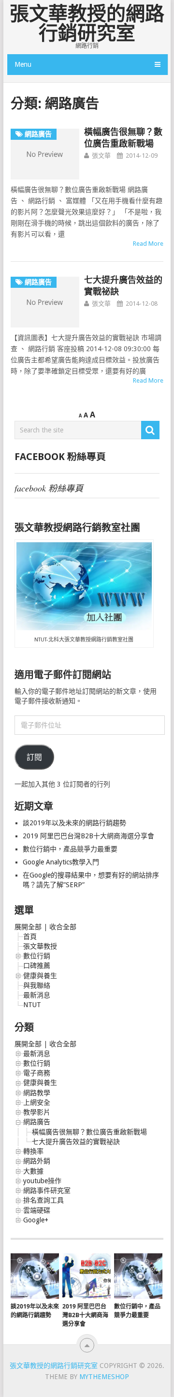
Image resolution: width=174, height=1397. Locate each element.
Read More (148, 243)
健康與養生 (40, 976)
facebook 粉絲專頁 (60, 456)
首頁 (30, 936)
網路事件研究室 (47, 1190)
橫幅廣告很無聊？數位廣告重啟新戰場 (89, 1132)
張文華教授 (40, 946)
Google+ (35, 1220)
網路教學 (36, 1093)
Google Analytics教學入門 (61, 862)
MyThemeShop (104, 1377)
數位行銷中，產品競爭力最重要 (70, 849)
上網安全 (36, 1102)
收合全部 (62, 927)
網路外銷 (36, 1161)
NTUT (32, 1005)
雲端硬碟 (36, 1210)
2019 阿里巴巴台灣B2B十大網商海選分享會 (89, 836)
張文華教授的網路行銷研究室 (87, 23)
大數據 (33, 1171)
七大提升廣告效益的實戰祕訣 (76, 1141)
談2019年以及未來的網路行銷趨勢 (74, 823)
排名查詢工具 (43, 1200)
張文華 (101, 155)
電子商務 (36, 1073)
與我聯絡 (36, 985)
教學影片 (36, 1112)
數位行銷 (36, 956)
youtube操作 (42, 1181)
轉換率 (33, 1151)
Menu (22, 64)
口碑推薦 (36, 965)
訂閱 (34, 757)
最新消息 (36, 995)
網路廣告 (36, 1122)
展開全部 (28, 927)
